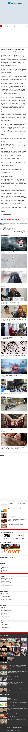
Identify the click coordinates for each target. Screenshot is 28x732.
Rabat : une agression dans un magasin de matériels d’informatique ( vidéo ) (16, 677)
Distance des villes (5, 611)
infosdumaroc (5, 51)
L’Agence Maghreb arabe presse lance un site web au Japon (9, 228)
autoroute (12, 223)
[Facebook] (14, 729)
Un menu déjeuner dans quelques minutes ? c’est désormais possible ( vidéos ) (16, 666)
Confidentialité (16, 727)
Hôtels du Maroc (5, 593)
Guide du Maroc (5, 570)
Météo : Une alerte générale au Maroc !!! (10, 251)
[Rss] (13, 729)
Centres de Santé (4, 624)
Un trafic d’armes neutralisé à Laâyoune (19, 231)
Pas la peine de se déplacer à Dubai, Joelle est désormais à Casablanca (16, 683)
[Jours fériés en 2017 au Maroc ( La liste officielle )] (4, 505)
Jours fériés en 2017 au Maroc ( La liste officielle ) (17, 503)
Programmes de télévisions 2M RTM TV (9, 584)
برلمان (2, 224)
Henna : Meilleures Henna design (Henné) (15, 524)
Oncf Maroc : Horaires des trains (7, 554)
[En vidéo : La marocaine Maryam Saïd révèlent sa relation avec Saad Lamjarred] (4, 521)
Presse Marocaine (9, 727)
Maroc (5, 46)
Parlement (24, 223)
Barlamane (18, 223)
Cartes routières (4, 608)
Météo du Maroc (5, 565)
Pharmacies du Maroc (5, 627)
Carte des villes (4, 613)
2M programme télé (7, 538)
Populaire (3, 500)
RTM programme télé (20, 538)
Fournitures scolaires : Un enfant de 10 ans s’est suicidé (13, 411)
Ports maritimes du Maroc (6, 596)
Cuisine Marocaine (4, 567)
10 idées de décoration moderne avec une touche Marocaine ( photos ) (16, 672)
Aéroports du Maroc (6, 595)
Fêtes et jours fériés (5, 581)
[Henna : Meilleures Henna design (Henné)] (4, 526)
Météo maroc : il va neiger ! (7, 268)
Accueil (1, 46)
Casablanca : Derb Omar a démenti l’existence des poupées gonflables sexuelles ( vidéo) (12, 448)
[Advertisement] (14, 14)
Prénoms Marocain (5, 568)
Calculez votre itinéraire (6, 610)
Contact (20, 727)
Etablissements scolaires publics (8, 599)
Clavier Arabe (4, 587)
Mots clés (12, 500)
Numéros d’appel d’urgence (7, 578)
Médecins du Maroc (5, 625)
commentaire (18, 500)
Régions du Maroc (5, 614)
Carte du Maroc (4, 607)
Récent (7, 500)
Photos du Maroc (5, 571)
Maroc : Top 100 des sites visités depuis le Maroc (17, 508)
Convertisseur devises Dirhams (7, 585)
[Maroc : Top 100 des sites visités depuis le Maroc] (4, 510)
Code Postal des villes (5, 616)
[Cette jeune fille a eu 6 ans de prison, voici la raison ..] (4, 515)
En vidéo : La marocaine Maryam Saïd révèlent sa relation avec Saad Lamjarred (16, 714)
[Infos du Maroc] (14, 3)
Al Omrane (7, 223)
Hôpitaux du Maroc (5, 622)
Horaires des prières (5, 579)
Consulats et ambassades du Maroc (8, 598)
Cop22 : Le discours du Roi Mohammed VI (10, 302)
